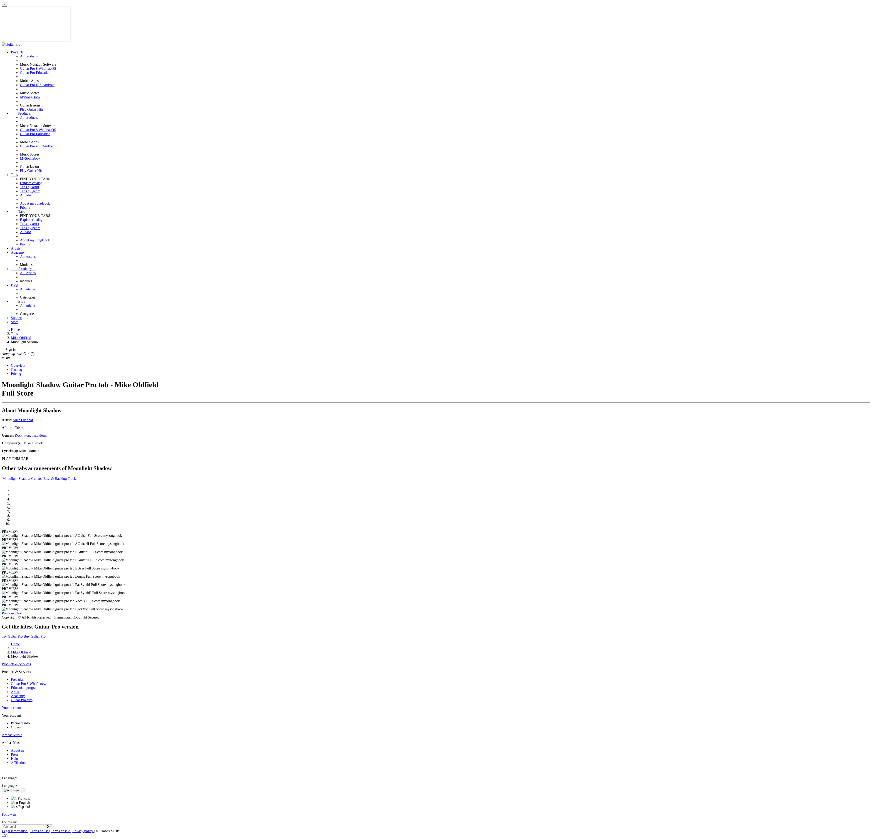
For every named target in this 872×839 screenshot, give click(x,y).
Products (17, 52)
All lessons (28, 256)
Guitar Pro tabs (21, 700)
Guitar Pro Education (35, 72)
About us (17, 750)
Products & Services (16, 664)
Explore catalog (31, 183)
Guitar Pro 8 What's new (28, 684)
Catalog (16, 369)
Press (14, 754)
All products (29, 56)
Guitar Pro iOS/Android (37, 85)
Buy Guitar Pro (35, 636)
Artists (15, 248)
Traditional (39, 435)
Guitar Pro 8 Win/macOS (38, 68)
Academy (18, 252)
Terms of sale (61, 831)
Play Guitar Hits (31, 109)
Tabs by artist (29, 187)
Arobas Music (12, 735)
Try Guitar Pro (12, 636)
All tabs (25, 195)
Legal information (15, 831)
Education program (24, 688)
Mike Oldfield (23, 420)
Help (14, 758)
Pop (27, 435)
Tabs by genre (30, 191)
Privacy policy (83, 831)
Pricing (25, 207)
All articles (27, 289)
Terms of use (39, 831)
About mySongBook (35, 203)
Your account (11, 708)
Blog (14, 285)
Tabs (14, 175)
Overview (18, 365)
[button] (8, 613)
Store (14, 322)
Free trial (17, 679)
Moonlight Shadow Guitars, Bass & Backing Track (39, 478)
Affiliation (18, 763)
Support (16, 318)
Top (4, 835)
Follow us (9, 814)
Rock (18, 435)
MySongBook (30, 97)
